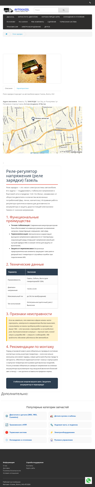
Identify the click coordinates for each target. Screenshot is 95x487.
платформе (16, 482)
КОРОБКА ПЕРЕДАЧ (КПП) (51, 17)
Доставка (6, 468)
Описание (8, 88)
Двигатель (10, 17)
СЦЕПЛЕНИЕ (52, 22)
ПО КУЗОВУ (11, 22)
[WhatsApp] (88, 480)
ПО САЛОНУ (23, 22)
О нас (5, 466)
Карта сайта (30, 468)
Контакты (29, 466)
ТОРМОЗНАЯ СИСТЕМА (68, 22)
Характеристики (23, 88)
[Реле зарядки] (32, 68)
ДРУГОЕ (47, 27)
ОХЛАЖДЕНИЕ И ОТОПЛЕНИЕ (73, 17)
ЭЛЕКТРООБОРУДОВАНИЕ (31, 27)
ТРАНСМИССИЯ (12, 27)
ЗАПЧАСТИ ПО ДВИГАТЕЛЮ (28, 17)
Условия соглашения (11, 473)
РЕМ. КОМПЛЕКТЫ (37, 22)
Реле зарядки (18, 34)
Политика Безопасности (12, 471)
